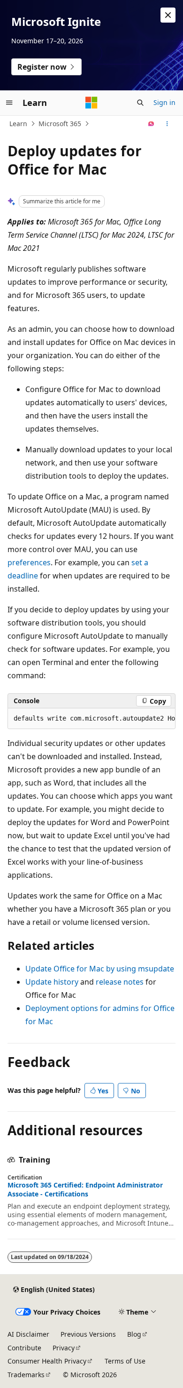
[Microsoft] (91, 102)
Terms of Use (125, 1360)
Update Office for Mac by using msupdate (99, 968)
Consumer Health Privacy (47, 1360)
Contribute (24, 1347)
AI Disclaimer (28, 1334)
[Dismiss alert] (167, 15)
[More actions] (167, 123)
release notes (120, 982)
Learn (18, 123)
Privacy (64, 1347)
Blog (134, 1334)
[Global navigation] (9, 102)
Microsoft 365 (59, 123)
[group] (91, 718)
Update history (51, 982)
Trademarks (26, 1374)
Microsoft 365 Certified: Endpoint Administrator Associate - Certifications (85, 1189)
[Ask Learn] (151, 123)
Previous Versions (88, 1334)
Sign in (164, 102)
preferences (29, 562)
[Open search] (140, 102)
